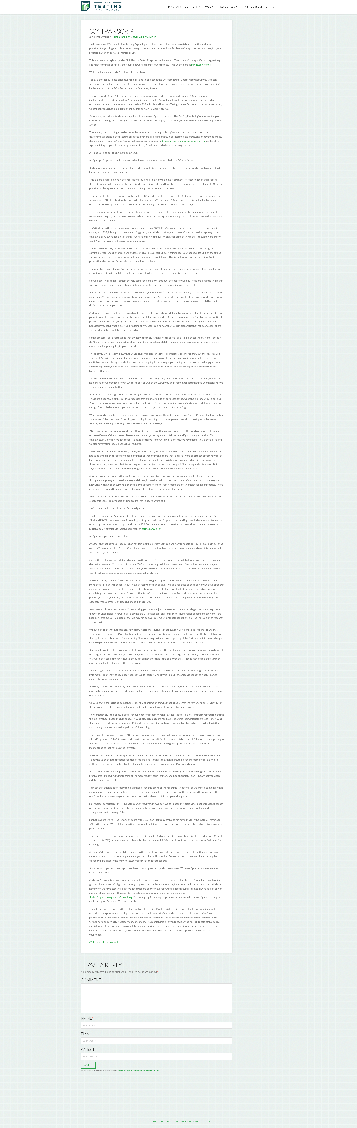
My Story (151, 1121)
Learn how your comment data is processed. (138, 1070)
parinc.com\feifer (200, 64)
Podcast (175, 1121)
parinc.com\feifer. (151, 528)
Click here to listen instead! (104, 942)
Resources (186, 1121)
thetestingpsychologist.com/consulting (183, 140)
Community (163, 1121)
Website (89, 1049)
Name (87, 1018)
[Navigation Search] (272, 7)
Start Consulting (201, 1121)
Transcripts (123, 37)
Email (87, 1033)
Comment (91, 979)
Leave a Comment (146, 37)
